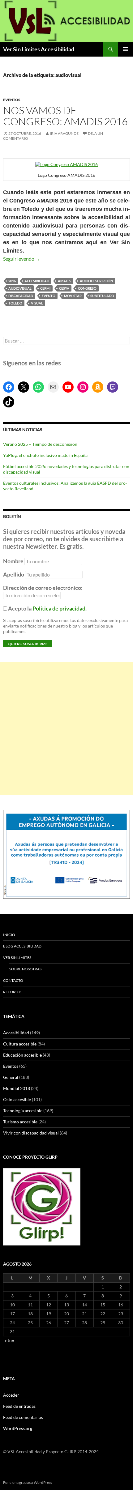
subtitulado (102, 296)
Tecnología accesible (22, 1110)
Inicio (9, 934)
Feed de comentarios (23, 1417)
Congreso (87, 288)
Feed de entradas (19, 1406)
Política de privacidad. (59, 608)
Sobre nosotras (25, 969)
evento (48, 296)
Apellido (13, 574)
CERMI (45, 288)
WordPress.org (17, 1428)
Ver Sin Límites (17, 957)
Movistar (73, 296)
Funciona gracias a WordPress (27, 1482)
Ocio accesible (17, 1099)
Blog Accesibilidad (22, 946)
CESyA (64, 288)
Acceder (11, 1395)
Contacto (13, 980)
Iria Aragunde (64, 133)
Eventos (11, 99)
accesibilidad (36, 281)
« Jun (9, 1340)
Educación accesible (22, 1055)
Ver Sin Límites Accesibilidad (38, 49)
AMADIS (64, 281)
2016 (12, 281)
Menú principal (125, 49)
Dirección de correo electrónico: (43, 587)
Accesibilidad (16, 1032)
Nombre (13, 561)
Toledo (15, 303)
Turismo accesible (20, 1121)
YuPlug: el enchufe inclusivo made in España (45, 455)
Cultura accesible (19, 1043)
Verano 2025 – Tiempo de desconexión (40, 444)
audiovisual (20, 288)
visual (37, 303)
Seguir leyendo (21, 259)
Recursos (12, 992)
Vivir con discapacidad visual (31, 1132)
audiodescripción (96, 281)
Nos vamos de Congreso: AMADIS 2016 (65, 116)
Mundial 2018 (16, 1088)
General (10, 1077)
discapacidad (20, 296)
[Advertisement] (66, 728)
